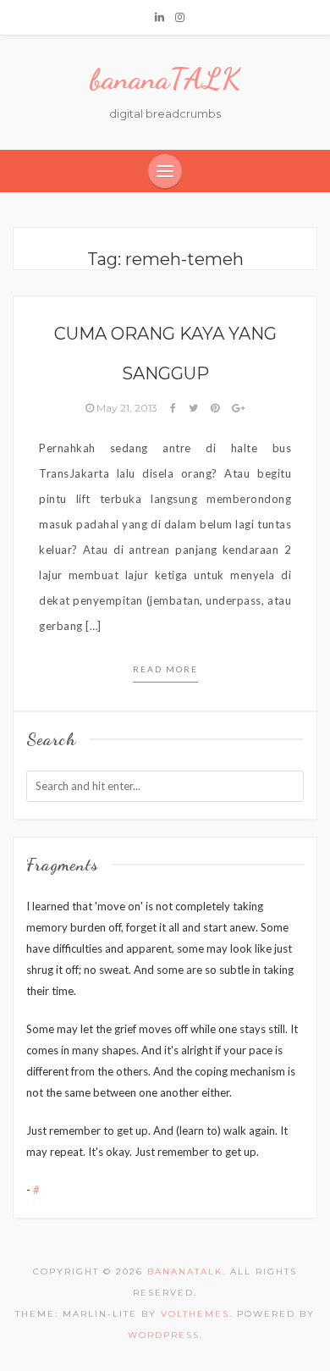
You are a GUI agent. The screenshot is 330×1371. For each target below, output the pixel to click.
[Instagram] (179, 17)
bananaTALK (165, 79)
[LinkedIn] (159, 17)
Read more (165, 669)
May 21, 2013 (127, 407)
